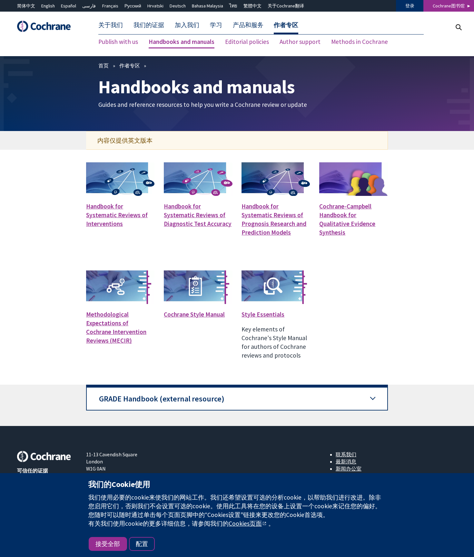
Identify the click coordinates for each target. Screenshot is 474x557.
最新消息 (346, 461)
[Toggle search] (458, 27)
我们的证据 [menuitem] (148, 25)
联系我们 (346, 454)
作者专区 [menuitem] (286, 25)
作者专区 (129, 65)
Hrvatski (155, 6)
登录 (409, 6)
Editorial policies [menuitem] (247, 42)
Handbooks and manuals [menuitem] (181, 42)
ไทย (233, 6)
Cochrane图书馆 (449, 6)
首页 (103, 65)
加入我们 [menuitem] (187, 25)
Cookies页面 (245, 523)
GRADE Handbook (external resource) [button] (161, 399)
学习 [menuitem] (216, 25)
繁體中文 (252, 6)
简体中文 (26, 6)
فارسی (89, 6)
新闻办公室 (348, 468)
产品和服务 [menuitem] (248, 25)
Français (110, 6)
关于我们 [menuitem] (110, 25)
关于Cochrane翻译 (286, 6)
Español (68, 6)
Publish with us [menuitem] (118, 42)
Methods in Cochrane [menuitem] (359, 42)
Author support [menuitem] (300, 42)
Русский (132, 6)
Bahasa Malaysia (207, 6)
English (48, 6)
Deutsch (178, 6)
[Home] (47, 26)
